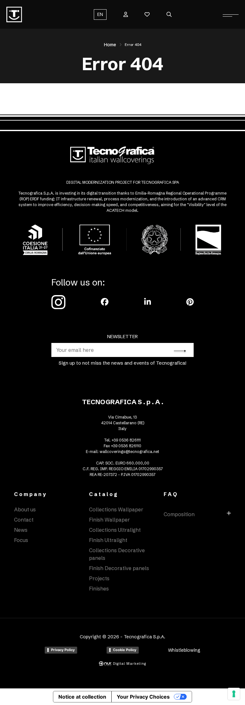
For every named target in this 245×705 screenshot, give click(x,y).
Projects (99, 578)
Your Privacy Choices (143, 697)
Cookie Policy (124, 650)
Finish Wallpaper (109, 519)
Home (110, 45)
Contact (23, 519)
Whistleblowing (184, 650)
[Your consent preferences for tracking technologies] (234, 694)
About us (25, 509)
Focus (21, 540)
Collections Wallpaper (116, 509)
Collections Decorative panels (117, 554)
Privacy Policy (63, 650)
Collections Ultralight (115, 530)
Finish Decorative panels (119, 568)
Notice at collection (82, 697)
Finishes (99, 588)
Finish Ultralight (108, 540)
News (20, 530)
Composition (179, 514)
